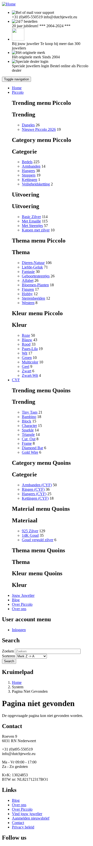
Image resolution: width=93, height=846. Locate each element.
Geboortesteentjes (36, 276)
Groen (27, 358)
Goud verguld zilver (37, 540)
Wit (24, 353)
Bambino (29, 417)
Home (17, 88)
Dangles (28, 125)
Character (29, 425)
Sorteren (8, 656)
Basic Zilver (31, 217)
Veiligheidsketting (36, 184)
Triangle (28, 434)
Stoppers (28, 175)
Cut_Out (28, 439)
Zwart (26, 371)
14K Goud (30, 535)
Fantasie (28, 271)
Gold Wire (30, 452)
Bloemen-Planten (35, 285)
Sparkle (28, 430)
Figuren (28, 289)
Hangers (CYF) (34, 494)
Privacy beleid (23, 827)
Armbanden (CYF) (37, 485)
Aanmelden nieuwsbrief (30, 818)
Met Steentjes (32, 225)
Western (28, 303)
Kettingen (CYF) (35, 498)
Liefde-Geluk (32, 267)
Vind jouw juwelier (27, 814)
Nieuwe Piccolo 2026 (39, 129)
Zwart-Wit (30, 375)
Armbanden (31, 166)
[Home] (9, 4)
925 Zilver (30, 531)
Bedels (27, 162)
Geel (25, 366)
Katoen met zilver (36, 230)
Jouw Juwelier (23, 595)
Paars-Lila (30, 349)
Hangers (28, 171)
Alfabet (27, 280)
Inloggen (19, 630)
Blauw (27, 340)
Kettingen (29, 180)
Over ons (19, 609)
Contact (18, 823)
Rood (26, 344)
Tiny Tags (29, 412)
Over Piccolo (22, 604)
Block (26, 421)
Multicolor (30, 362)
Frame (27, 443)
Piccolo (18, 92)
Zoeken (8, 651)
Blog (16, 600)
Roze (26, 335)
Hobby (27, 294)
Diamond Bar (32, 448)
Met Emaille (31, 221)
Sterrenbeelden (33, 298)
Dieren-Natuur (33, 263)
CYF (16, 380)
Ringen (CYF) (33, 489)
